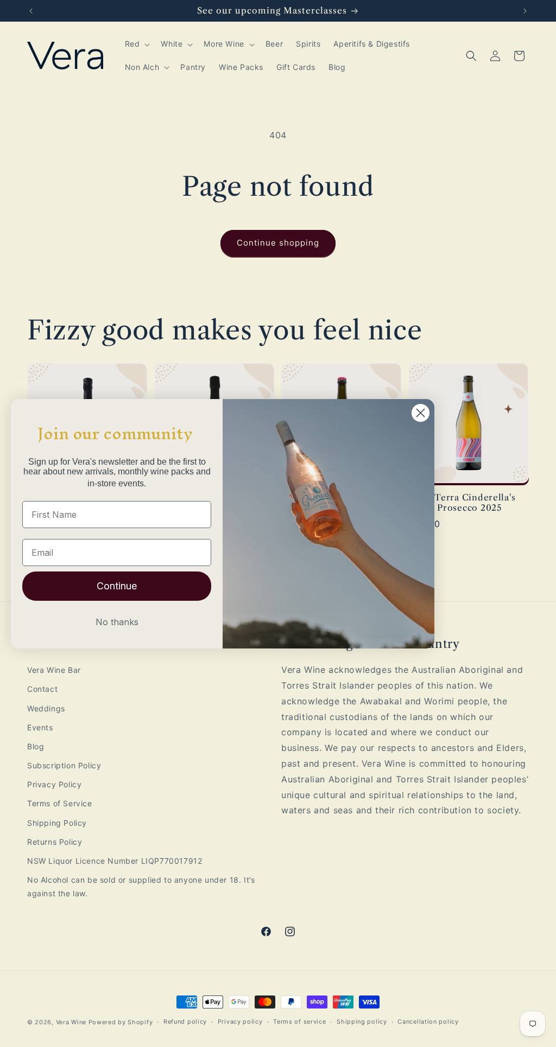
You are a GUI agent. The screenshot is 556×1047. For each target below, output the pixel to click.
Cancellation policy (427, 1021)
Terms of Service (59, 803)
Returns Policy (54, 841)
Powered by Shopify (121, 1022)
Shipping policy (362, 1021)
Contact (42, 688)
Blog (35, 746)
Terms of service (299, 1021)
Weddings (46, 708)
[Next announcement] (525, 11)
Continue (117, 586)
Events (40, 727)
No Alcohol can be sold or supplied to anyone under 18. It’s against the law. (141, 886)
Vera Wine (71, 1022)
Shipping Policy (57, 822)
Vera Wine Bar (54, 670)
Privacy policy (240, 1021)
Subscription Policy (64, 765)
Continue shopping (278, 242)
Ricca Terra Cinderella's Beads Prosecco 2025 (461, 502)
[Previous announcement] (31, 11)
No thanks (117, 621)
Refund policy (185, 1021)
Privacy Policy (54, 784)
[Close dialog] (420, 412)
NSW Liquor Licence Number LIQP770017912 (114, 860)
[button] (136, 44)
